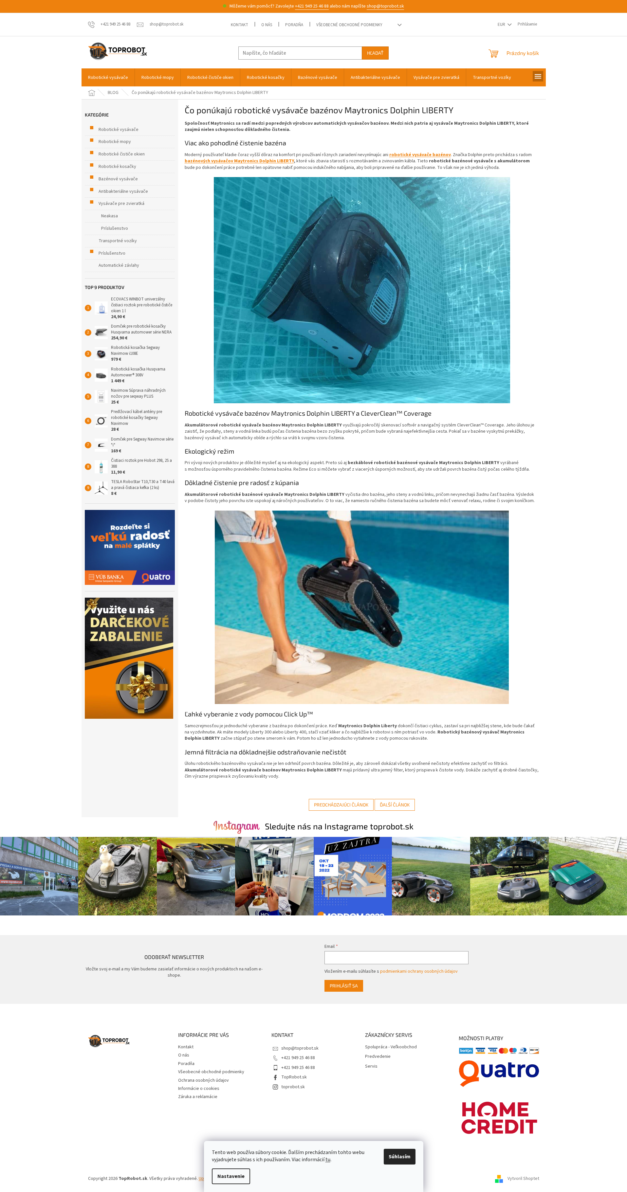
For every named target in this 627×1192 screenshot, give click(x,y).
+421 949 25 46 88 (312, 6)
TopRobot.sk (294, 1077)
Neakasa (109, 216)
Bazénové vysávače (118, 179)
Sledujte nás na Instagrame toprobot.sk (339, 826)
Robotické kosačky (117, 166)
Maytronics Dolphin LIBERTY (264, 161)
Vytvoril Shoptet (523, 1178)
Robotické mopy (115, 141)
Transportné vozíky (118, 241)
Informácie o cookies (198, 1088)
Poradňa (294, 25)
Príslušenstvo (114, 228)
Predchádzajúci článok (341, 804)
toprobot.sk (293, 1087)
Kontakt (239, 25)
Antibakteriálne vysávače (123, 191)
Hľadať (375, 53)
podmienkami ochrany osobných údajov (419, 971)
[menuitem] (108, 77)
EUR (502, 24)
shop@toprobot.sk (385, 6)
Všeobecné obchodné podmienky (349, 25)
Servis (371, 1066)
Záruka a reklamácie (197, 1096)
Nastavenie (231, 1176)
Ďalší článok (395, 804)
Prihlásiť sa (344, 985)
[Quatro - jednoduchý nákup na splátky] (130, 547)
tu (327, 1159)
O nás (266, 25)
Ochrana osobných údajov (203, 1080)
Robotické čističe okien (122, 154)
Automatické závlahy (119, 265)
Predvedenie (378, 1057)
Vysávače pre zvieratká (121, 203)
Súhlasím (400, 1156)
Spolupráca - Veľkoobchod (391, 1047)
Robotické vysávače (118, 129)
